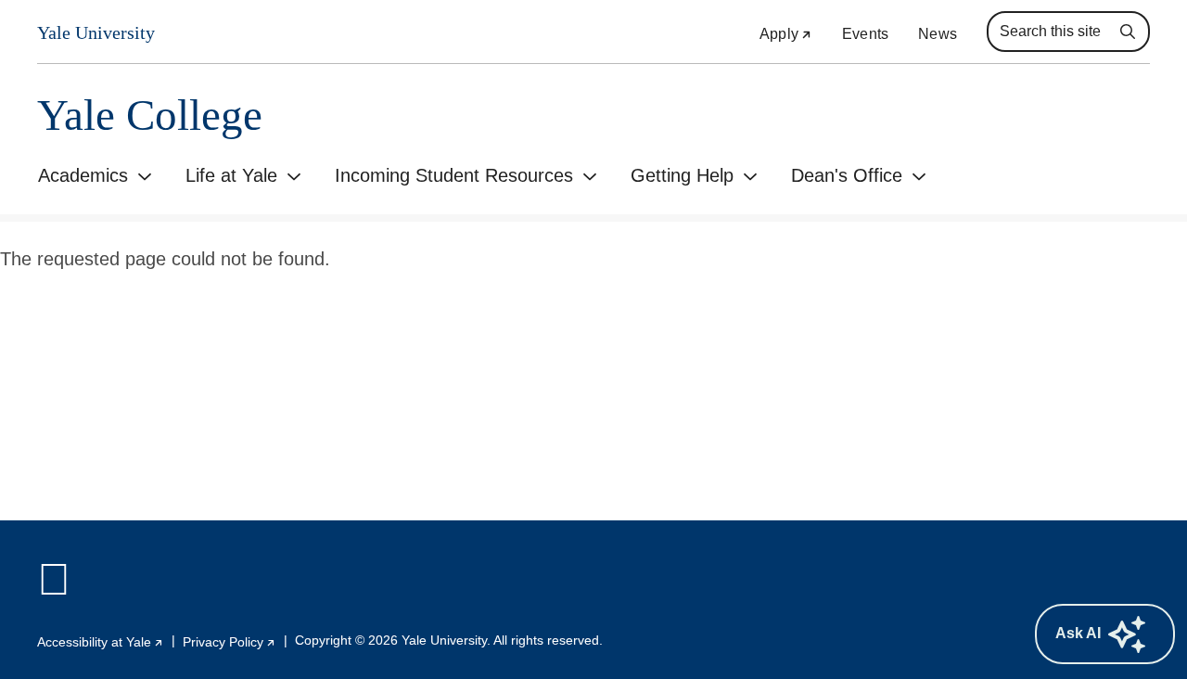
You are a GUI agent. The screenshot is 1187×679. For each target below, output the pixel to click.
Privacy (229, 641)
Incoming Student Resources (454, 175)
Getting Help (682, 175)
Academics (83, 175)
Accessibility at (100, 641)
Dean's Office (846, 175)
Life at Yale (231, 175)
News (937, 34)
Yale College (149, 115)
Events (865, 34)
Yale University (96, 33)
